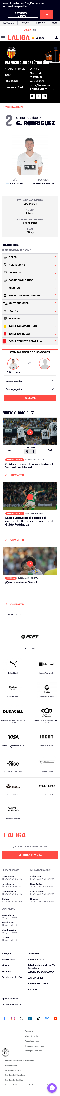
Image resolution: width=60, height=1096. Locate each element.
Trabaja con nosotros (34, 1046)
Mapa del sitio (31, 1036)
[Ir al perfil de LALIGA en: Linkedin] (30, 1018)
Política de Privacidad (15, 1075)
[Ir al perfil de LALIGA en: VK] (47, 1018)
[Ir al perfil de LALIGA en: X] (32, 96)
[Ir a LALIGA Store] (30, 30)
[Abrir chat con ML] (52, 1088)
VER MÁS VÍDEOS (11, 614)
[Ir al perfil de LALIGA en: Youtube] (55, 1018)
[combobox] (30, 381)
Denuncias (29, 1031)
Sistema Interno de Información (19, 1060)
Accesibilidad (11, 1065)
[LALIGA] (19, 37)
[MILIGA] (55, 37)
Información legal (13, 1070)
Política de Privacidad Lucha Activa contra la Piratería (30, 1085)
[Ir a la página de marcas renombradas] (13, 1052)
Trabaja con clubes (33, 1051)
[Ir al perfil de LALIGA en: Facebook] (4, 1018)
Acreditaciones (32, 1041)
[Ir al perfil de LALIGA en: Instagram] (44, 96)
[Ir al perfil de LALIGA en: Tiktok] (38, 1018)
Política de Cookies (14, 1080)
